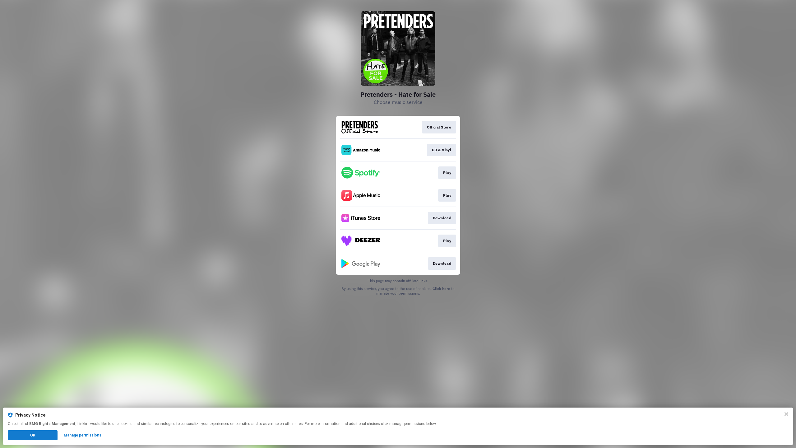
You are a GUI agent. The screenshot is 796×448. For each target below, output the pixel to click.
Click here (441, 288)
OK (32, 435)
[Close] (786, 414)
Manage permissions (82, 435)
